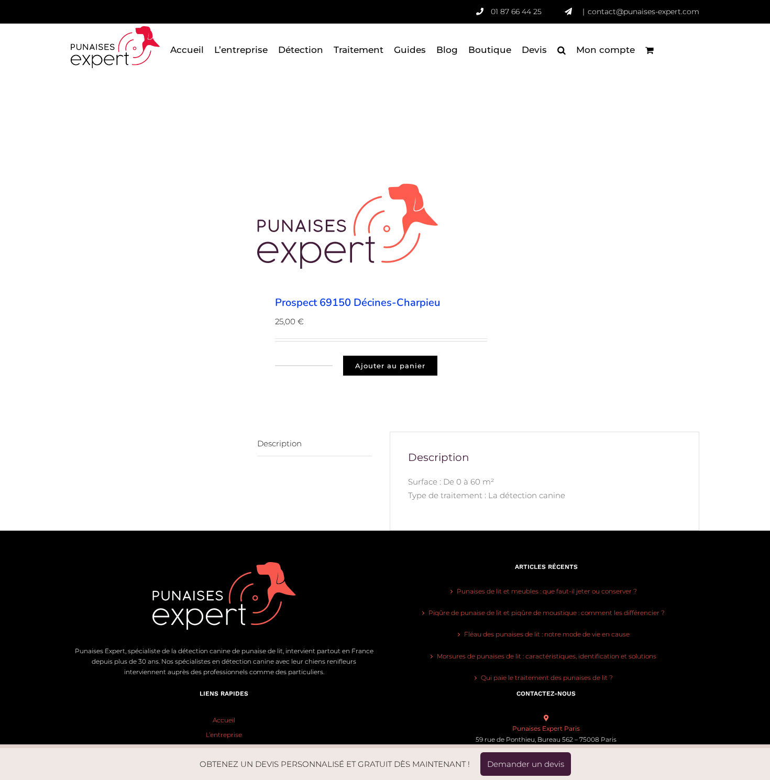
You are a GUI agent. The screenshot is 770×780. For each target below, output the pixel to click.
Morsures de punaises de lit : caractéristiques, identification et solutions (546, 656)
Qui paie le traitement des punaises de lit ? (547, 678)
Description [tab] (279, 443)
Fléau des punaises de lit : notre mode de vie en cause (547, 634)
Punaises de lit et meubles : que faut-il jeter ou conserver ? (547, 591)
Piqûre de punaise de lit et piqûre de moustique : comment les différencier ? (546, 613)
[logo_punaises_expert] (363, 226)
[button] (561, 49)
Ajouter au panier (390, 365)
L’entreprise (224, 735)
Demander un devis (525, 764)
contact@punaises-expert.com (643, 11)
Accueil (224, 720)
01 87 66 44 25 (516, 11)
